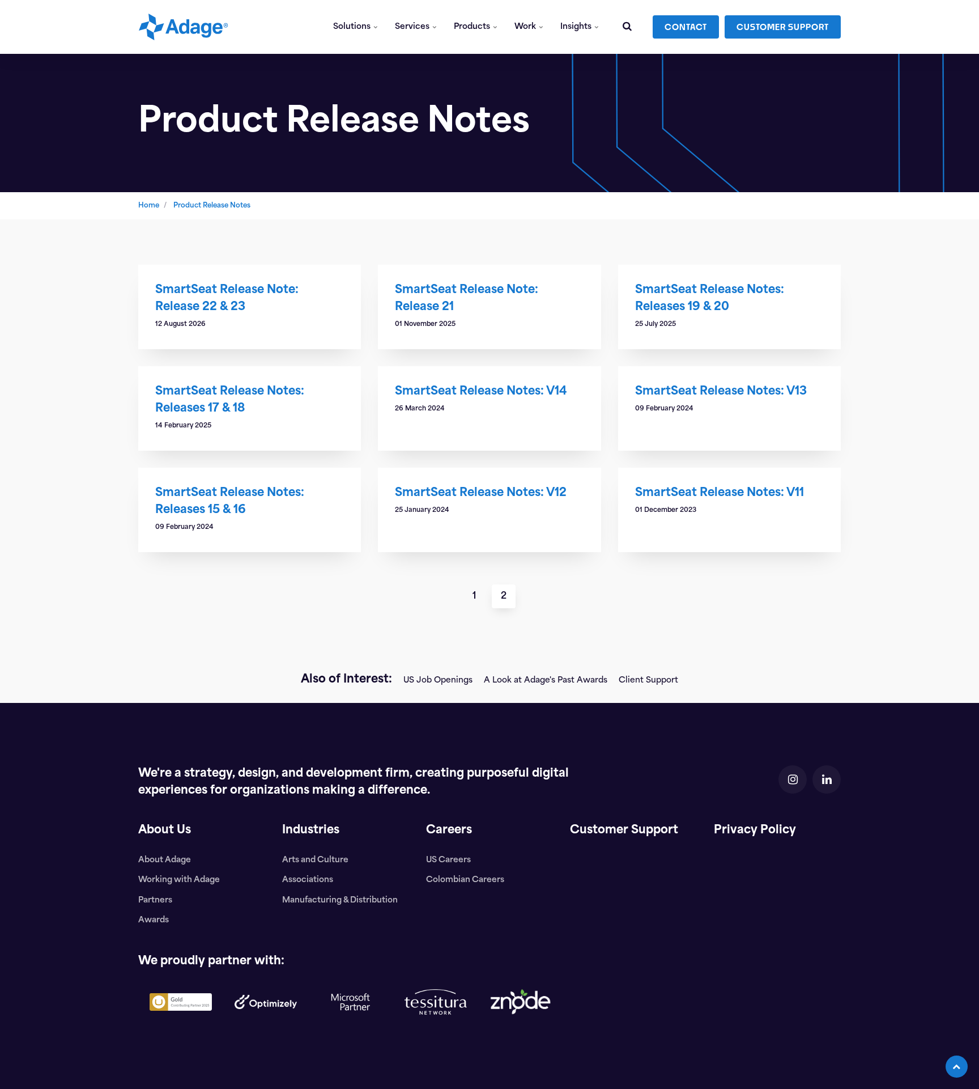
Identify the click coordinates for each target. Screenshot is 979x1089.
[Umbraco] (180, 1019)
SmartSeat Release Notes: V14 (481, 391)
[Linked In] (826, 779)
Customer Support (624, 830)
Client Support (648, 680)
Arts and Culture (315, 860)
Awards (153, 920)
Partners (155, 900)
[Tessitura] (435, 1023)
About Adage (164, 860)
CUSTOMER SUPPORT (783, 27)
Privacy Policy (755, 830)
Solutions (352, 27)
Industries (310, 830)
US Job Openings (438, 680)
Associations (307, 880)
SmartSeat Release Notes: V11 (719, 493)
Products (473, 27)
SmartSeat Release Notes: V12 (481, 493)
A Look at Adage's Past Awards (545, 680)
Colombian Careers (465, 880)
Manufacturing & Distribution (340, 900)
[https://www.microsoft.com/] (350, 1031)
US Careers (448, 860)
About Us (164, 830)
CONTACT (686, 27)
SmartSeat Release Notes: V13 (721, 391)
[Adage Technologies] (183, 27)
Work (526, 27)
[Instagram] (792, 779)
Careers (449, 830)
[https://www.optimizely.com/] (265, 1018)
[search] (627, 27)
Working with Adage (179, 880)
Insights (576, 27)
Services (413, 27)
